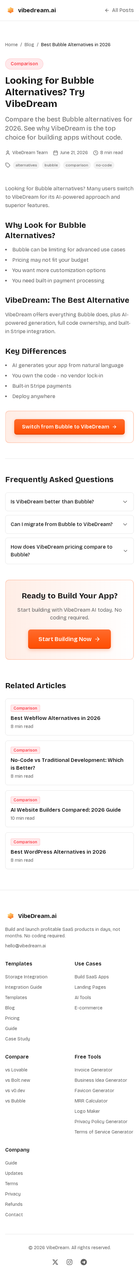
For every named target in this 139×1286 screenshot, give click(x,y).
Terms (11, 1183)
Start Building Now (64, 639)
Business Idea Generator (101, 1080)
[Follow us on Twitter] (55, 1262)
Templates (16, 997)
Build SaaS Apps (92, 977)
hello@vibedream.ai (25, 946)
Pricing (12, 1018)
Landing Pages (90, 987)
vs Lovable (16, 1070)
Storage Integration (26, 977)
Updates (14, 1173)
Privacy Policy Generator (101, 1121)
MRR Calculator (91, 1101)
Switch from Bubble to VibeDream (65, 427)
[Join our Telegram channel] (83, 1262)
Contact (14, 1214)
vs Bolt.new (17, 1080)
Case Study (17, 1039)
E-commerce (88, 1008)
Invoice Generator (93, 1070)
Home (11, 44)
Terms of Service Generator (104, 1132)
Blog (29, 44)
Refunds (14, 1204)
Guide (11, 1028)
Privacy (13, 1194)
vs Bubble (15, 1101)
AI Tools (83, 997)
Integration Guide (23, 987)
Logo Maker (87, 1111)
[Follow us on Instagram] (69, 1262)
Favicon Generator (94, 1090)
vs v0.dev (15, 1090)
